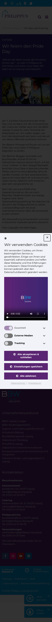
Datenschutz (18, 383)
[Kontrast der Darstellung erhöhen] (5, 238)
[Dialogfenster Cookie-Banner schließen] (47, 238)
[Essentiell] (46, 328)
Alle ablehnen (28, 376)
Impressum (34, 383)
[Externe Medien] (46, 335)
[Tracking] (46, 343)
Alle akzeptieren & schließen (28, 356)
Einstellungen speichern (28, 366)
